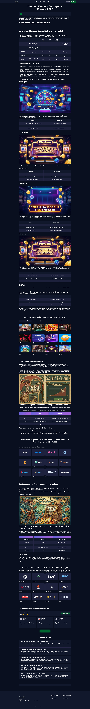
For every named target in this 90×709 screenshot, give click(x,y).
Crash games (50, 320)
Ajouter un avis (65, 613)
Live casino (38, 320)
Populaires (24, 320)
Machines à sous (64, 320)
